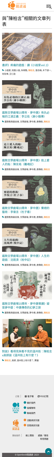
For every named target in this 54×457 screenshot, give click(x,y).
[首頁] (17, 5)
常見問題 (44, 438)
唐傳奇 (40, 121)
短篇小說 (16, 70)
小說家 (8, 70)
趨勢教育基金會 (12, 121)
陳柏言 (31, 70)
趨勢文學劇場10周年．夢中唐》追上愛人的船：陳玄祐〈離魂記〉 (25, 162)
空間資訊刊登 (33, 425)
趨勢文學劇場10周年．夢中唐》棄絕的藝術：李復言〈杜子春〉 (25, 210)
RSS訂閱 (44, 396)
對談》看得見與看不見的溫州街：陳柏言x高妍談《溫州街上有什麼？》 (27, 353)
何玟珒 (5, 73)
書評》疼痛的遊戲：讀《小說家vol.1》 (26, 65)
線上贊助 (30, 435)
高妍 (14, 360)
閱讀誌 (16, 407)
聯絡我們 (31, 412)
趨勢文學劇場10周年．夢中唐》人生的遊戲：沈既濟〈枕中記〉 (25, 258)
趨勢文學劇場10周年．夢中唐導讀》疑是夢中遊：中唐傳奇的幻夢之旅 (25, 305)
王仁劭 (12, 73)
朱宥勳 (24, 70)
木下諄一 (47, 70)
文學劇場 (24, 121)
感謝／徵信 (43, 435)
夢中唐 (32, 121)
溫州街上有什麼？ (25, 360)
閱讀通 (16, 424)
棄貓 (36, 360)
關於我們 (31, 402)
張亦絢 (38, 70)
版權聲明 (31, 407)
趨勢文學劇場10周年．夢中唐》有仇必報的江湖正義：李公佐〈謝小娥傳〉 (25, 114)
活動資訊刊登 (33, 420)
